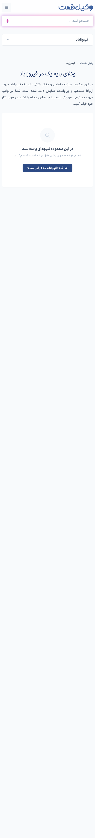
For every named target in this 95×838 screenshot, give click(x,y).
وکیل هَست (86, 63)
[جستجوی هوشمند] (7, 21)
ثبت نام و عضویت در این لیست (45, 168)
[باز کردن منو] (6, 7)
